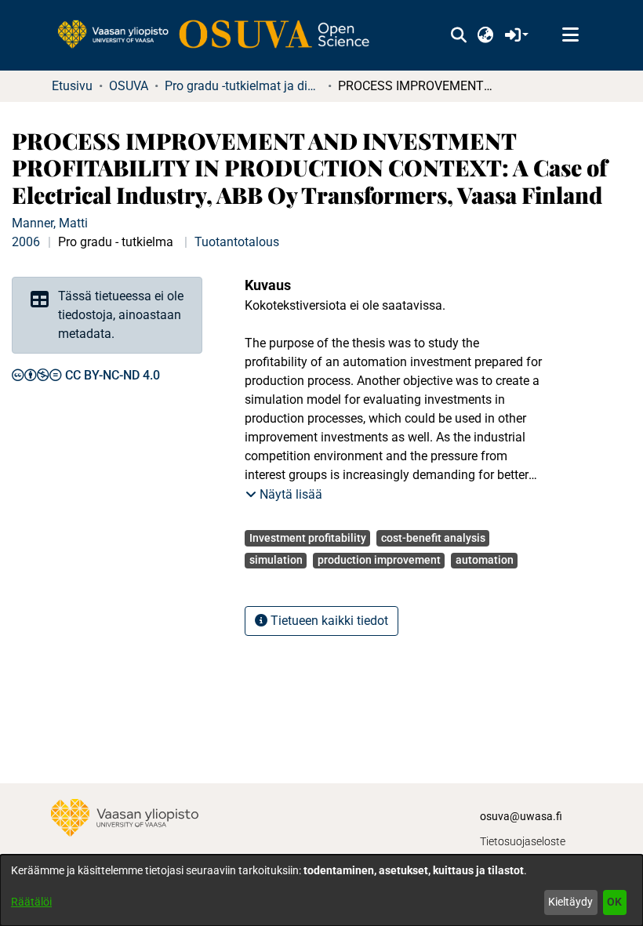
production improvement (379, 560)
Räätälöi (31, 901)
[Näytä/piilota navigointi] (570, 35)
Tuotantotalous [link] (236, 241)
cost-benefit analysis (433, 538)
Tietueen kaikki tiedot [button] (327, 620)
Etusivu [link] (72, 85)
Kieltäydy (570, 901)
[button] (458, 35)
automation (485, 560)
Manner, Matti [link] (50, 223)
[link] (221, 35)
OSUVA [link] (128, 85)
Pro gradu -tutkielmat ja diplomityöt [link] (243, 85)
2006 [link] (26, 241)
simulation (276, 560)
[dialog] (321, 890)
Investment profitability (307, 538)
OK (614, 901)
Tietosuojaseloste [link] (522, 841)
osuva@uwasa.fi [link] (521, 816)
